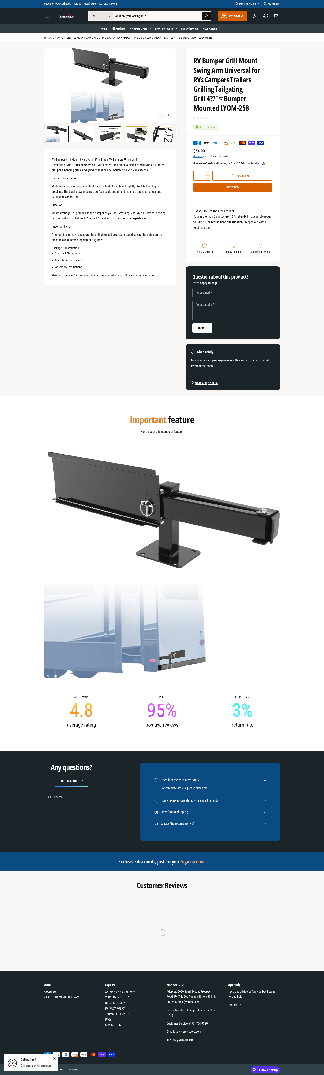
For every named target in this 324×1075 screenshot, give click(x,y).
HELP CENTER (210, 28)
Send (201, 327)
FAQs (108, 1019)
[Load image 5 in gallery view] (163, 134)
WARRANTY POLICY (117, 997)
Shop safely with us (206, 383)
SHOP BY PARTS (164, 28)
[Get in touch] (265, 16)
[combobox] (163, 16)
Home (50, 37)
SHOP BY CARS (138, 28)
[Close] (54, 1058)
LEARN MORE (110, 3)
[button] (47, 16)
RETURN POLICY (115, 1003)
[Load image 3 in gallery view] (110, 134)
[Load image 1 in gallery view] (56, 134)
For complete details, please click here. (184, 788)
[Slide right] (168, 115)
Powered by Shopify (69, 1069)
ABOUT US (50, 992)
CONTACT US (113, 1025)
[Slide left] (160, 115)
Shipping (198, 156)
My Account (274, 3)
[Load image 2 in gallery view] (83, 134)
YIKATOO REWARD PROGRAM (61, 997)
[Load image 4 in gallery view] (136, 134)
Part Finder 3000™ (249, 3)
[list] (162, 712)
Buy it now (232, 187)
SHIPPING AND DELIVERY (120, 992)
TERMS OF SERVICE (117, 1014)
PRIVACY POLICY (115, 1008)
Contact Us (234, 1005)
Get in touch (69, 781)
